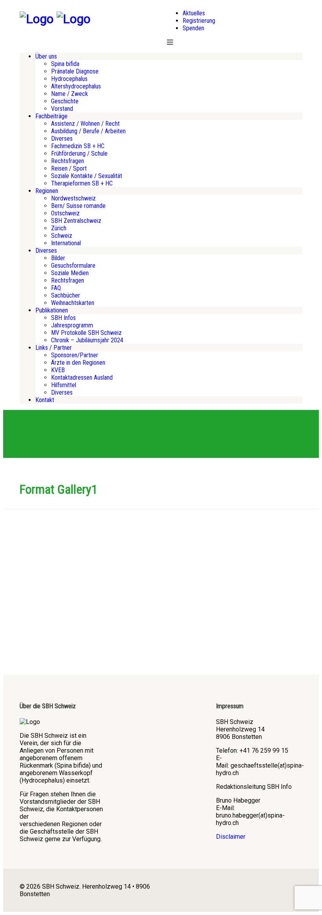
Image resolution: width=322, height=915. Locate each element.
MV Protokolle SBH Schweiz (86, 332)
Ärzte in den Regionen (78, 362)
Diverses (62, 138)
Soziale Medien (70, 273)
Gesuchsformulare (73, 265)
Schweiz (61, 235)
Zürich (58, 228)
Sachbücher (65, 295)
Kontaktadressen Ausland (82, 377)
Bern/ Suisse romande (78, 205)
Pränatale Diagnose (75, 71)
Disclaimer (230, 836)
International (66, 243)
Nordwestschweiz (73, 198)
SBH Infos (63, 318)
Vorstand (62, 108)
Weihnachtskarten (72, 303)
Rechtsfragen (67, 161)
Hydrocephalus (69, 79)
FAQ (56, 288)
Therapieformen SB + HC (82, 183)
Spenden (193, 28)
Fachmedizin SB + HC (77, 146)
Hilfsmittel (63, 385)
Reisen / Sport (69, 168)
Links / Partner (53, 347)
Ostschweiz (65, 213)
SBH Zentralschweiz (76, 220)
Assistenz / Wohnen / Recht (85, 123)
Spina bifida (65, 64)
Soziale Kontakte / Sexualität (86, 176)
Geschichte (65, 101)
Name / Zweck (69, 93)
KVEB (58, 370)
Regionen (46, 191)
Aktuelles (194, 13)
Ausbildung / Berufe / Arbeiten (88, 131)
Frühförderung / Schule (79, 153)
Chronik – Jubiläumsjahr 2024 (87, 340)
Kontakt (44, 400)
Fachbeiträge (51, 116)
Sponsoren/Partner (74, 355)
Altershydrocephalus (76, 86)
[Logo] (36, 18)
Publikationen (51, 310)
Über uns (46, 56)
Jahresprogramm (72, 325)
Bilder (58, 258)
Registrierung (199, 20)
